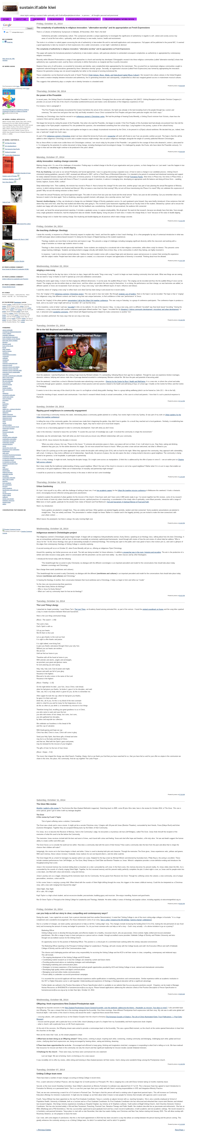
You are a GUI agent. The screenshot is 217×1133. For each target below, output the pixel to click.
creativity (5, 361)
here (17, 86)
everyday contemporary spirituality (12, 375)
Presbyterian (6, 451)
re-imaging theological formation (12, 454)
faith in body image (8, 377)
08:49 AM (182, 151)
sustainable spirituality (9, 477)
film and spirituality (8, 381)
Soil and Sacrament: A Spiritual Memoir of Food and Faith (128, 502)
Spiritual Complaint (10, 152)
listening (5, 405)
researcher (111, 136)
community (6, 356)
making (5, 407)
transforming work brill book (10, 490)
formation (5, 386)
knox (4, 402)
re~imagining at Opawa (9, 462)
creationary (6, 360)
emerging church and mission (11, 367)
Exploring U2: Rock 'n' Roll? (21, 239)
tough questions (7, 488)
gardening (5, 393)
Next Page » (180, 1130)
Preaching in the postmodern (11, 449)
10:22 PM (182, 221)
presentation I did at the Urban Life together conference (88, 300)
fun (3, 391)
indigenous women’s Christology (58, 136)
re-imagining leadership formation (12, 458)
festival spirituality (8, 379)
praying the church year (9, 447)
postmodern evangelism (9, 439)
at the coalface (7, 333)
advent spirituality (8, 330)
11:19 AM (182, 1124)
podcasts (5, 435)
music (4, 421)
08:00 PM (182, 903)
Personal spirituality (8, 432)
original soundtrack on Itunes (153, 609)
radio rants (6, 453)
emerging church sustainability (11, 372)
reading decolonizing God (10, 463)
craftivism (5, 358)
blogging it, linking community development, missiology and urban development (150, 309)
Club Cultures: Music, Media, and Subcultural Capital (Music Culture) (114, 75)
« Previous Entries (44, 1130)
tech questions (7, 483)
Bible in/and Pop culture (24, 223)
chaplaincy (6, 353)
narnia (4, 423)
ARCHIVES (38, 19)
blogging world (7, 344)
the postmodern (7, 484)
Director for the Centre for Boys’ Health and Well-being (125, 381)
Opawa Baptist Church (8, 286)
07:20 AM (182, 794)
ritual (4, 467)
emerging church (7, 365)
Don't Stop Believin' (8, 182)
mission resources (8, 414)
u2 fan (4, 491)
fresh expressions (8, 389)
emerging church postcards (10, 368)
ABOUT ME (21, 19)
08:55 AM (182, 994)
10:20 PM (182, 523)
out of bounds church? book (11, 426)
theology (5, 486)
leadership (6, 403)
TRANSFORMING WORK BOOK (119, 19)
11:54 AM (182, 476)
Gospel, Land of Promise (10, 176)
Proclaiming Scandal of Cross (22, 173)
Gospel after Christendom (12, 155)
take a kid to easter (8, 479)
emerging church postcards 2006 (12, 370)
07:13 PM (182, 401)
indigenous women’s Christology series (90, 116)
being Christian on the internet (11, 338)
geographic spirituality (9, 395)
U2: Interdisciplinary (10, 146)
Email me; (10, 42)
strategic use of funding (127, 294)
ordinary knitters (7, 425)
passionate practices (8, 428)
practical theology (8, 444)
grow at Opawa (7, 398)
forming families (7, 388)
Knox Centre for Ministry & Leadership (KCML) (15, 269)
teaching (5, 481)
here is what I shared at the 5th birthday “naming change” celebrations (126, 920)
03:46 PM (182, 320)
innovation (6, 400)
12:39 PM (182, 1064)
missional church (7, 418)
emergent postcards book (10, 363)
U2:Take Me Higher (10, 143)
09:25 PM (182, 595)
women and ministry (8, 498)
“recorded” (71, 307)
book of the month (8, 345)
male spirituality (7, 411)
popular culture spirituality (10, 437)
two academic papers (104, 490)
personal (5, 430)
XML (13, 58)
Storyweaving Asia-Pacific (12, 149)
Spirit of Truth (6, 202)
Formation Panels (136, 177)
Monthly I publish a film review (48, 808)
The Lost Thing (79, 609)
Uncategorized (7, 493)
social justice (6, 470)
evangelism (6, 374)
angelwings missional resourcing (12, 331)
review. (4, 318)
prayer (4, 446)
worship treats (7, 502)
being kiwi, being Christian (10, 340)
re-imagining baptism (8, 456)
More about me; (7, 58)
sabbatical (5, 469)
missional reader (7, 419)
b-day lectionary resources (10, 337)
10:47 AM (182, 260)
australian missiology (8, 335)
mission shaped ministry (9, 416)
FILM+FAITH (55, 19)
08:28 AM (182, 85)
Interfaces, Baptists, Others (10, 179)
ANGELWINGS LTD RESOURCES (83, 19)
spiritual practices (7, 472)
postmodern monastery (9, 440)
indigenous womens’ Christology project (69, 294)
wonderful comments (60, 312)
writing (4, 504)
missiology (5, 412)
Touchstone (17, 302)
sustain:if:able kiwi (37, 7)
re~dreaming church (8, 460)
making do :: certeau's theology (12, 409)
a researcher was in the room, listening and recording (141, 552)
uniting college (7, 495)
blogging (5, 342)
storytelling (6, 476)
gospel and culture (8, 396)
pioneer (5, 433)
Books (4, 347)
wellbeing (5, 497)
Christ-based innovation (9, 354)
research (5, 465)
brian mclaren (6, 349)
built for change (7, 351)
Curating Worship (19, 261)
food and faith (7, 382)
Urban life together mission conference (132, 490)
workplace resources (8, 500)
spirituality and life (8, 474)
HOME (6, 19)
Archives (5, 60)
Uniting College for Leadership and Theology (15, 279)
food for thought (7, 384)
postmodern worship (8, 442)
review (9, 304)
